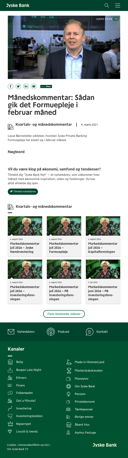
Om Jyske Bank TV (17, 449)
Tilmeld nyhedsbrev (24, 191)
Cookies (11, 445)
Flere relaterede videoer (64, 314)
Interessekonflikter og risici (33, 445)
